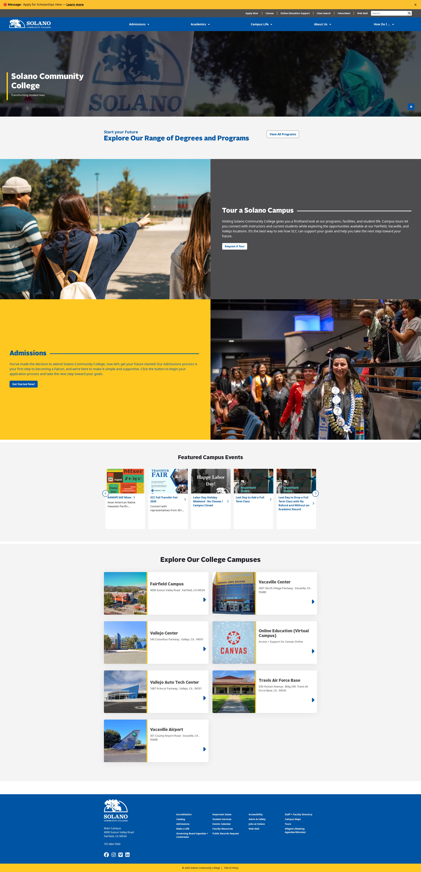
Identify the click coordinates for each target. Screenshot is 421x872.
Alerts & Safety (257, 819)
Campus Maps (293, 819)
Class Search (324, 13)
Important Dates (221, 814)
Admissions (183, 823)
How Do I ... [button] (382, 24)
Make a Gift (182, 828)
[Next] (315, 493)
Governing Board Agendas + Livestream (192, 835)
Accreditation (184, 814)
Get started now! (23, 384)
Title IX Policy (231, 867)
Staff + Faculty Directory (298, 814)
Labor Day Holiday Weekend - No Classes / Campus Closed (208, 501)
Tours (288, 823)
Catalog (180, 819)
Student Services (221, 819)
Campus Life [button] (260, 24)
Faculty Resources (222, 828)
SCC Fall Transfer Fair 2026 (164, 499)
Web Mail (362, 13)
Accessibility (256, 814)
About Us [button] (321, 24)
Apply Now (252, 13)
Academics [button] (199, 24)
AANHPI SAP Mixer (120, 497)
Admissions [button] (137, 24)
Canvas (270, 13)
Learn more (75, 4)
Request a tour (235, 246)
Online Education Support (295, 13)
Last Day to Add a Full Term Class (250, 499)
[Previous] (105, 493)
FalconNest (344, 13)
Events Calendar (221, 823)
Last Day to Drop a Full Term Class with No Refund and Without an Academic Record (294, 503)
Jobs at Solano (257, 823)
